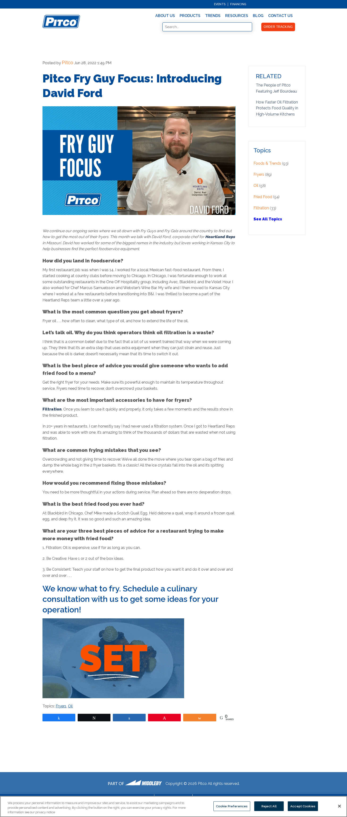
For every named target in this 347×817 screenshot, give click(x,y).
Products (190, 15)
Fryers (61, 706)
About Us (165, 15)
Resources (236, 15)
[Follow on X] (297, 4)
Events (219, 4)
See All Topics (268, 219)
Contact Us (280, 15)
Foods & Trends (267, 163)
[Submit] (159, 27)
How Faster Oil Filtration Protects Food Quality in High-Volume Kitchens (277, 108)
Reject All (269, 806)
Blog (258, 15)
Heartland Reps (220, 237)
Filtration (52, 409)
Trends (212, 15)
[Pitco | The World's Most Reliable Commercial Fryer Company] (61, 21)
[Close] (339, 806)
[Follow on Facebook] (288, 4)
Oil (70, 706)
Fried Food (263, 197)
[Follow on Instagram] (293, 4)
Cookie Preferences (232, 806)
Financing (238, 4)
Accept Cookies (302, 806)
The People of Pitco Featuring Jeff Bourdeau (276, 88)
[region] (173, 806)
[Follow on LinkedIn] (302, 4)
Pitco (67, 62)
